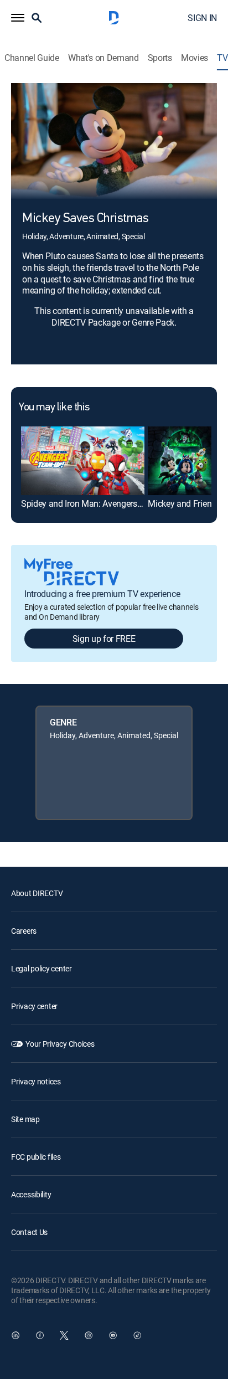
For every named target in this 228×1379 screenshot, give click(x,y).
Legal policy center (41, 968)
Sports (160, 58)
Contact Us (29, 1232)
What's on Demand (103, 58)
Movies (194, 58)
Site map (25, 1119)
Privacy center (34, 1006)
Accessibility (31, 1194)
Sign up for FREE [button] (104, 638)
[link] (82, 461)
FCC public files (36, 1156)
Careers (24, 930)
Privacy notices (36, 1081)
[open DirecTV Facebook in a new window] (39, 1335)
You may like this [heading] (54, 407)
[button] (17, 17)
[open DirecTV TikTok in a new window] (137, 1335)
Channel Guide (31, 58)
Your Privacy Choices (59, 1043)
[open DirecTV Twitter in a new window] (64, 1335)
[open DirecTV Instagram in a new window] (88, 1335)
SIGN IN (202, 18)
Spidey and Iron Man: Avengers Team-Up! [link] (98, 503)
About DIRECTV (37, 893)
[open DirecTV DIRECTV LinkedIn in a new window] (15, 1335)
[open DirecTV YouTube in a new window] (112, 1335)
